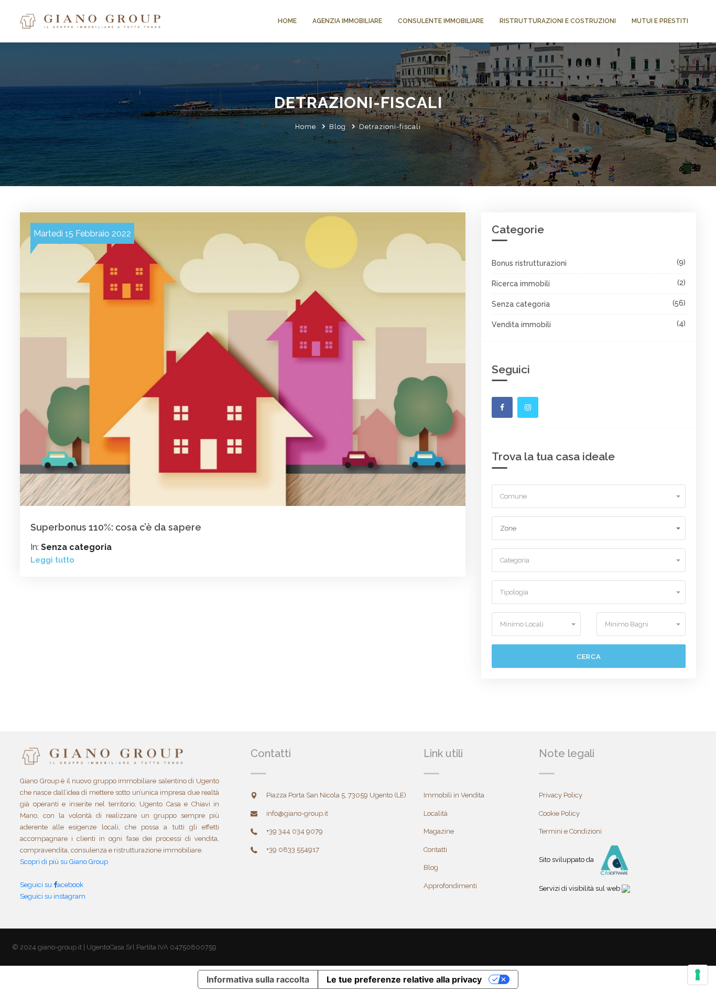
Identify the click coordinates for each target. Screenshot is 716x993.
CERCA (589, 657)
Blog (337, 127)
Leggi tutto (52, 560)
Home (287, 21)
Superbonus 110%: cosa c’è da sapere (115, 527)
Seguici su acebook (51, 885)
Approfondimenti (450, 886)
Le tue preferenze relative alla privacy (404, 979)
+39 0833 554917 (292, 850)
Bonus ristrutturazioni (529, 263)
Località (436, 813)
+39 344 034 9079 (294, 831)
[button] (588, 496)
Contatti (435, 850)
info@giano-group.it (297, 813)
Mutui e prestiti (660, 21)
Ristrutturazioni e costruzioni (558, 21)
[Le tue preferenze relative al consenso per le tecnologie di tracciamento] (698, 975)
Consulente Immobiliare (441, 21)
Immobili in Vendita (454, 795)
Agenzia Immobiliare (347, 21)
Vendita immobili (521, 324)
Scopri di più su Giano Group (64, 862)
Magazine (439, 831)
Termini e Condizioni (570, 831)
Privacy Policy (560, 795)
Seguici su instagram (52, 896)
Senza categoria (521, 304)
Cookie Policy (559, 813)
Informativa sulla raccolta (258, 979)
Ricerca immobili (521, 283)
